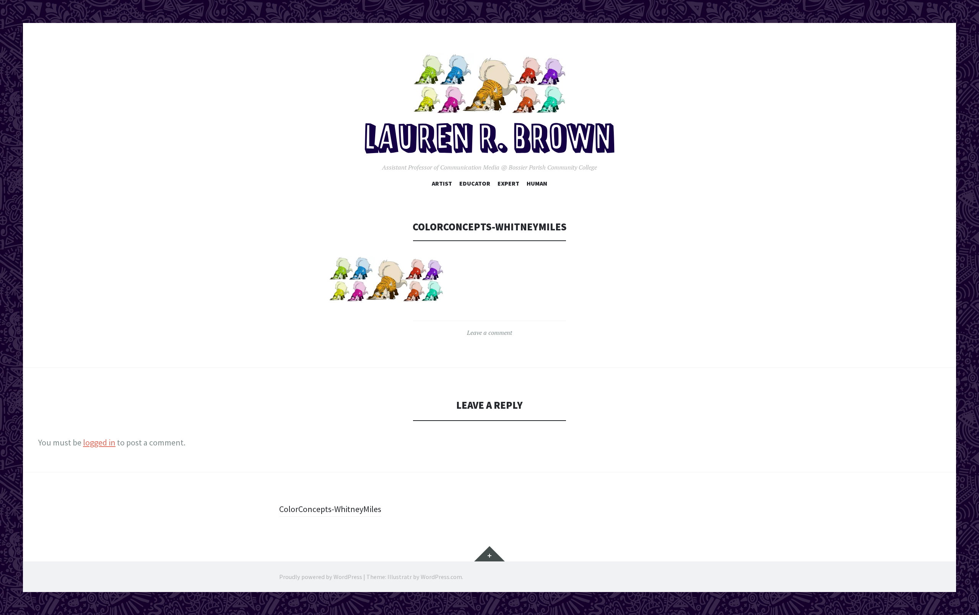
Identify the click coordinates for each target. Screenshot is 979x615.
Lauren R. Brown (489, 140)
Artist (442, 183)
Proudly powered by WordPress (320, 577)
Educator (474, 183)
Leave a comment (489, 332)
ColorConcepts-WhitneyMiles (330, 509)
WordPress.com (441, 577)
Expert (508, 183)
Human (537, 183)
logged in (99, 442)
